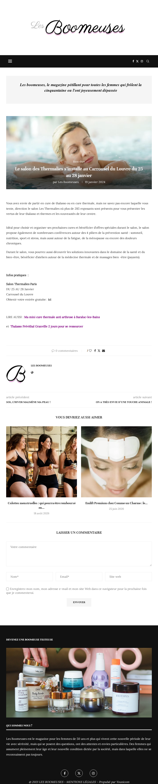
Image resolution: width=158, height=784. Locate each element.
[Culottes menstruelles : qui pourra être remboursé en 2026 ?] (41, 461)
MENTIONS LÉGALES (81, 782)
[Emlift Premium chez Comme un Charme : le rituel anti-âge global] (116, 461)
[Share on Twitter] (99, 351)
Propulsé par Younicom (114, 782)
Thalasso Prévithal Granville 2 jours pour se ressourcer (46, 326)
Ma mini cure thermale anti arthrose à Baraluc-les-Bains (62, 317)
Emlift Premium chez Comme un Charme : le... (116, 503)
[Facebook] (133, 61)
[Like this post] (90, 351)
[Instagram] (142, 61)
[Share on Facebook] (95, 351)
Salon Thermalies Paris (21, 284)
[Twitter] (137, 61)
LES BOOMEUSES (51, 782)
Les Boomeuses (68, 182)
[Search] (148, 61)
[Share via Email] (103, 351)
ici (49, 299)
